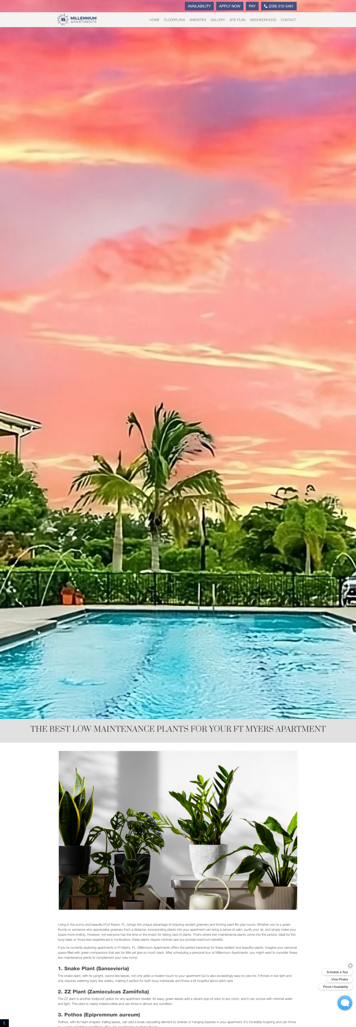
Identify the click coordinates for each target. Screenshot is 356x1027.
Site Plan (237, 20)
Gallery (218, 20)
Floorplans (174, 20)
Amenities (197, 20)
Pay (252, 6)
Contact (288, 20)
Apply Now (229, 6)
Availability (199, 6)
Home (154, 20)
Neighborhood (263, 20)
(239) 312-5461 (281, 6)
